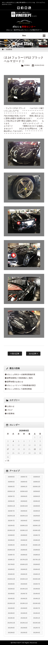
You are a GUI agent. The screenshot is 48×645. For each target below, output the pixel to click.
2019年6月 (11, 540)
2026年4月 (24, 481)
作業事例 (9, 49)
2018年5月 (36, 554)
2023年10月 (24, 506)
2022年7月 (11, 520)
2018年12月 (36, 545)
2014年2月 (24, 598)
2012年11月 (24, 623)
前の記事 (15, 354)
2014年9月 (36, 589)
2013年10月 (36, 603)
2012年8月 (24, 627)
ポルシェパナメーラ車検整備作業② (21, 385)
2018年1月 (11, 559)
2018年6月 (24, 554)
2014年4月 (36, 593)
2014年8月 (11, 593)
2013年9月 (11, 608)
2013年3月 (11, 618)
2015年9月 (11, 584)
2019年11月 (24, 530)
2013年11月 (24, 603)
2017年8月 (11, 564)
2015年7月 (36, 584)
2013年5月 (24, 613)
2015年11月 (24, 579)
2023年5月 (36, 511)
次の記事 (33, 354)
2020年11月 (36, 525)
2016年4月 (36, 569)
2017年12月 (24, 559)
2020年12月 (24, 525)
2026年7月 (24, 477)
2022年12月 (11, 516)
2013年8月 (24, 608)
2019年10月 (36, 530)
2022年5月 (36, 520)
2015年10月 (36, 579)
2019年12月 (11, 530)
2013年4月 (36, 613)
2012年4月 (36, 632)
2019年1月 (24, 545)
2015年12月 (11, 579)
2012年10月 (36, 623)
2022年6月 (24, 520)
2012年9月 (11, 627)
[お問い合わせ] (26, 8)
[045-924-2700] (29, 8)
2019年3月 (36, 540)
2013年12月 (11, 603)
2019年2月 (11, 545)
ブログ (10, 410)
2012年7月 (36, 627)
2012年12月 (11, 623)
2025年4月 (11, 501)
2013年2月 (24, 618)
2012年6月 (11, 632)
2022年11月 (24, 516)
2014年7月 (24, 593)
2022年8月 (36, 516)
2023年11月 (11, 506)
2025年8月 (36, 491)
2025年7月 (11, 496)
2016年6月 (11, 569)
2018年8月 (36, 550)
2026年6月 (36, 477)
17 (8, 449)
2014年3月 (11, 598)
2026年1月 (24, 486)
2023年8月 (36, 506)
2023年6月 (24, 511)
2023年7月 (11, 511)
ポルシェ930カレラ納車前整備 (19, 389)
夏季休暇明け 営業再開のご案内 (20, 378)
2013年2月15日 (39, 65)
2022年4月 (11, 525)
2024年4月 (36, 501)
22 (35, 449)
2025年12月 (36, 486)
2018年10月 (11, 550)
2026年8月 (11, 477)
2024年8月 (24, 501)
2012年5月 (24, 632)
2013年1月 (36, 618)
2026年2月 (11, 486)
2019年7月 (36, 535)
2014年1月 (36, 598)
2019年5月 (24, 540)
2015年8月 (24, 584)
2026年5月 (11, 481)
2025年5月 (36, 496)
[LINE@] (18, 8)
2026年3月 (36, 481)
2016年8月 (36, 564)
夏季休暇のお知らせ (15, 382)
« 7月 (7, 461)
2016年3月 (11, 574)
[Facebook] (22, 8)
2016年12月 (24, 564)
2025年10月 (24, 491)
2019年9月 (11, 535)
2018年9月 (24, 550)
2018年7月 (11, 554)
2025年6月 (24, 496)
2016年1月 (36, 574)
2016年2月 (24, 574)
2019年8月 (24, 535)
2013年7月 (36, 608)
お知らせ (10, 406)
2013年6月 (11, 613)
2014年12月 (24, 589)
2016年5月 (24, 569)
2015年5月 (11, 589)
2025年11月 (11, 491)
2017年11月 (36, 559)
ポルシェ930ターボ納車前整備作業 (21, 374)
